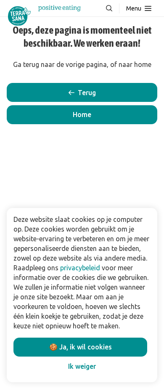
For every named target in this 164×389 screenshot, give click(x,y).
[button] (82, 114)
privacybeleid (80, 268)
